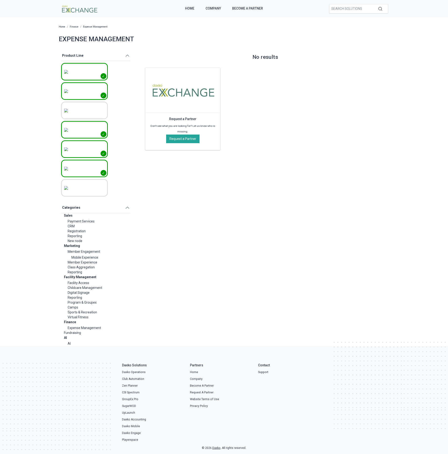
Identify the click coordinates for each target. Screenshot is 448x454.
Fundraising (72, 333)
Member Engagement (84, 251)
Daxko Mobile (131, 426)
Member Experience (82, 262)
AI (65, 338)
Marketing (72, 246)
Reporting (75, 236)
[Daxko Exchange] (79, 8)
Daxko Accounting (134, 419)
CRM (71, 226)
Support (263, 372)
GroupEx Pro (130, 399)
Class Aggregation (81, 267)
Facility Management (80, 277)
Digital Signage (79, 293)
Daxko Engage (131, 433)
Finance (70, 322)
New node (75, 241)
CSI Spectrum (131, 392)
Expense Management (84, 328)
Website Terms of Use (204, 399)
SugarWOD (129, 406)
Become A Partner (247, 8)
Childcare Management (85, 288)
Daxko (216, 448)
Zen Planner (130, 385)
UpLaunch (128, 412)
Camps (73, 307)
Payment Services (81, 221)
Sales (68, 215)
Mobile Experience (84, 257)
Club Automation (133, 379)
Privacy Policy (199, 406)
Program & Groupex (82, 302)
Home (189, 8)
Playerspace (130, 439)
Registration (77, 231)
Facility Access (78, 283)
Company (213, 8)
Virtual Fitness (78, 317)
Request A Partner (202, 392)
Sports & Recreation (82, 312)
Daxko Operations (134, 372)
